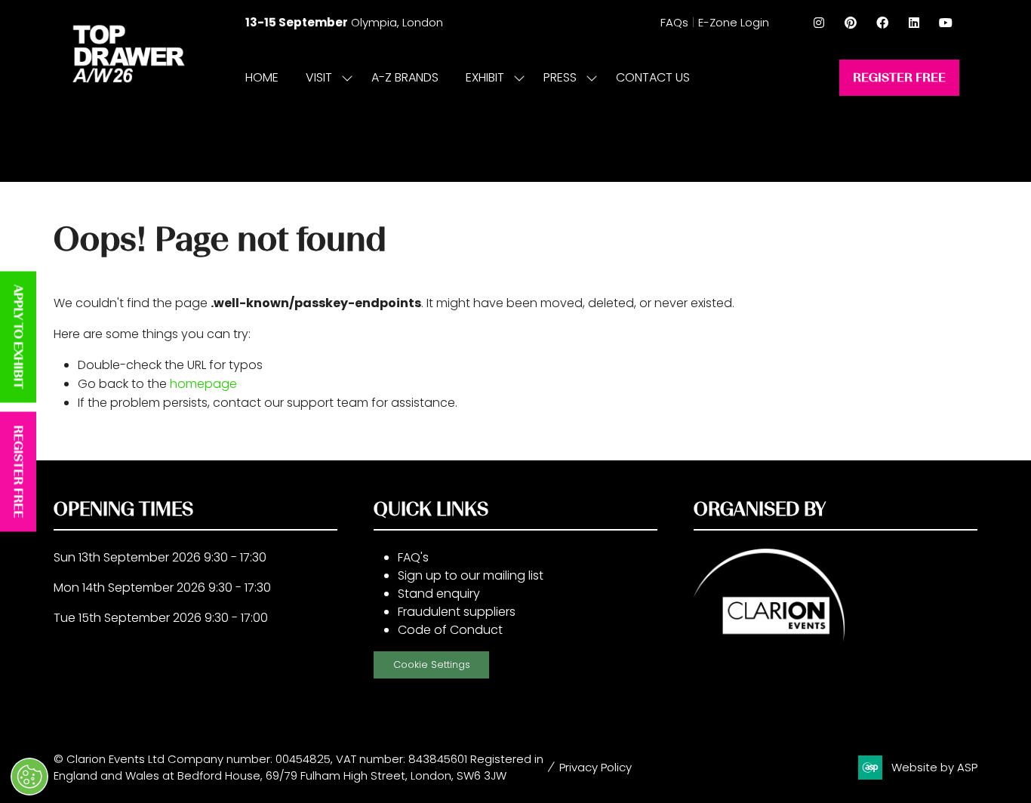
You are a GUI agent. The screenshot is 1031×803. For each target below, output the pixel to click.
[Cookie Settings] (29, 776)
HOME (262, 77)
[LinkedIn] (914, 22)
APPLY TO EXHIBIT (18, 337)
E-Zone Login (733, 22)
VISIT (319, 77)
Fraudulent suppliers (457, 611)
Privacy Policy (595, 767)
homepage (203, 383)
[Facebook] (882, 22)
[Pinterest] (850, 22)
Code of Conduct (450, 629)
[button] (899, 78)
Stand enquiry (439, 593)
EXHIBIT (485, 77)
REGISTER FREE (18, 472)
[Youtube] (945, 22)
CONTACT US (653, 77)
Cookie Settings (431, 664)
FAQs (674, 22)
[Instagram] (818, 22)
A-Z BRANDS (405, 77)
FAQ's (413, 557)
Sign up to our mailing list (470, 575)
